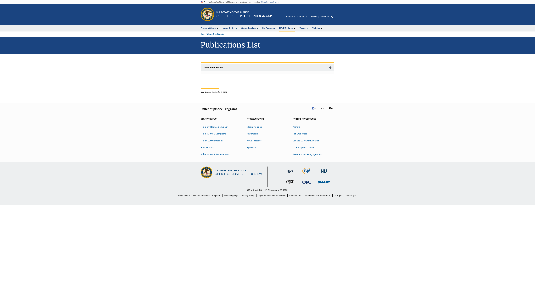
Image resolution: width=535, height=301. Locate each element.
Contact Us (302, 16)
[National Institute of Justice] (324, 173)
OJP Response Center (303, 147)
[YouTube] (332, 110)
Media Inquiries (254, 127)
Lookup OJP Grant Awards (306, 140)
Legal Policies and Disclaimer (271, 195)
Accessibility (184, 195)
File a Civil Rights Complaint (214, 127)
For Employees (300, 133)
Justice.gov (350, 195)
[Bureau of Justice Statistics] (306, 175)
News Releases (254, 140)
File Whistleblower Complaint (206, 195)
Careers (313, 16)
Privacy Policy (247, 195)
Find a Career (207, 147)
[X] (323, 110)
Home (203, 34)
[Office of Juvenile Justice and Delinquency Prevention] (290, 184)
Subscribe (324, 16)
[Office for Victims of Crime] (306, 184)
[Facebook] (315, 110)
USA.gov (338, 195)
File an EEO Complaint (211, 140)
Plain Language (231, 195)
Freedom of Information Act (317, 195)
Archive (296, 127)
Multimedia (252, 133)
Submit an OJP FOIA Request (215, 154)
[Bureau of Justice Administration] (290, 173)
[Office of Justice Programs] (207, 14)
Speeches (251, 147)
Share (334, 19)
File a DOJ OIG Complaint (213, 133)
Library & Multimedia (215, 34)
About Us (290, 16)
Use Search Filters (213, 67)
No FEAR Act (295, 195)
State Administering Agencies (307, 154)
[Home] (245, 14)
